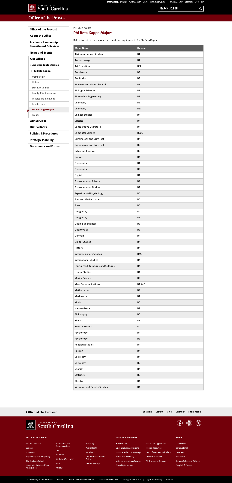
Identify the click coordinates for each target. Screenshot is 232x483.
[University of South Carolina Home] (48, 8)
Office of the (47, 17)
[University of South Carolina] (49, 425)
